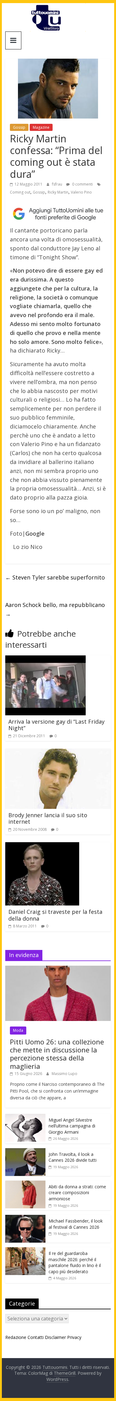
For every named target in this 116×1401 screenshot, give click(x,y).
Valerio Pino (81, 192)
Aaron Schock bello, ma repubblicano (55, 609)
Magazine (41, 127)
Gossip (19, 127)
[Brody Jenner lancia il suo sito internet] (58, 752)
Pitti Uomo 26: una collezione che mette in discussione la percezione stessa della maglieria (57, 1054)
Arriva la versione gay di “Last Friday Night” (56, 725)
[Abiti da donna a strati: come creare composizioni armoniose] (25, 1184)
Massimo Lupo (64, 1073)
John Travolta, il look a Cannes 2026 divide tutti (73, 1157)
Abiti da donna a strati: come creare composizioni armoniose (77, 1193)
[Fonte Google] (58, 214)
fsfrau (57, 184)
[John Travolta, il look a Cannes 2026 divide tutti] (25, 1151)
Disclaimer (55, 1337)
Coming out (20, 192)
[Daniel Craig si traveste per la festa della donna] (42, 846)
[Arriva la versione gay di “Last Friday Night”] (45, 659)
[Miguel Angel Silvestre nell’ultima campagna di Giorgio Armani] (25, 1117)
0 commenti (82, 184)
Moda (18, 1030)
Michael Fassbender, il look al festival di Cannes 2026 (76, 1224)
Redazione (15, 1337)
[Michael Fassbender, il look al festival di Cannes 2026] (25, 1218)
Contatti (36, 1337)
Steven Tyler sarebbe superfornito (55, 577)
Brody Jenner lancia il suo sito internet (47, 818)
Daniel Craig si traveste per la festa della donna (55, 915)
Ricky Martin (58, 192)
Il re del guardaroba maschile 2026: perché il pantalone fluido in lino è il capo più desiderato (75, 1262)
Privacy (74, 1337)
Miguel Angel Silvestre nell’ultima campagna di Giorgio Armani (72, 1126)
